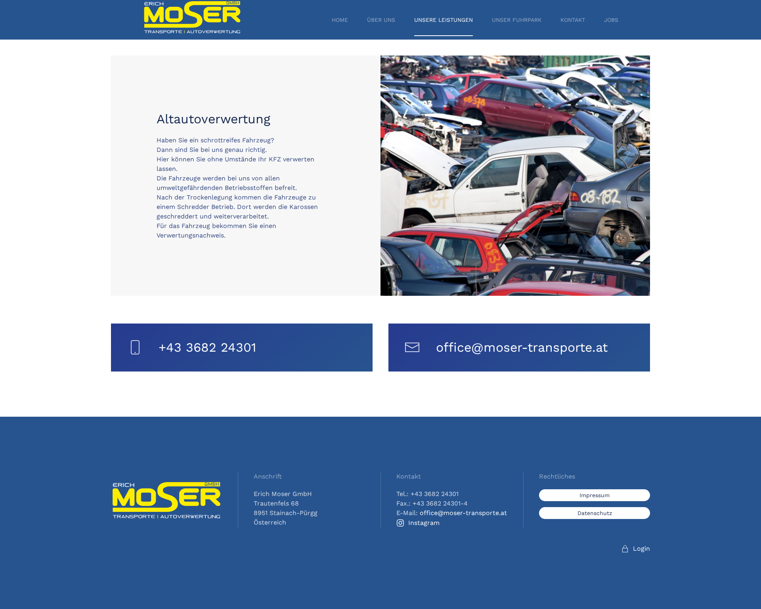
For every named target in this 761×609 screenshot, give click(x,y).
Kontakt (572, 20)
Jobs (611, 20)
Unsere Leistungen (443, 20)
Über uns (381, 20)
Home (340, 20)
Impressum (594, 495)
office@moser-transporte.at (522, 347)
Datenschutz (594, 513)
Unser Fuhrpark (516, 20)
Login (641, 548)
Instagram (424, 523)
